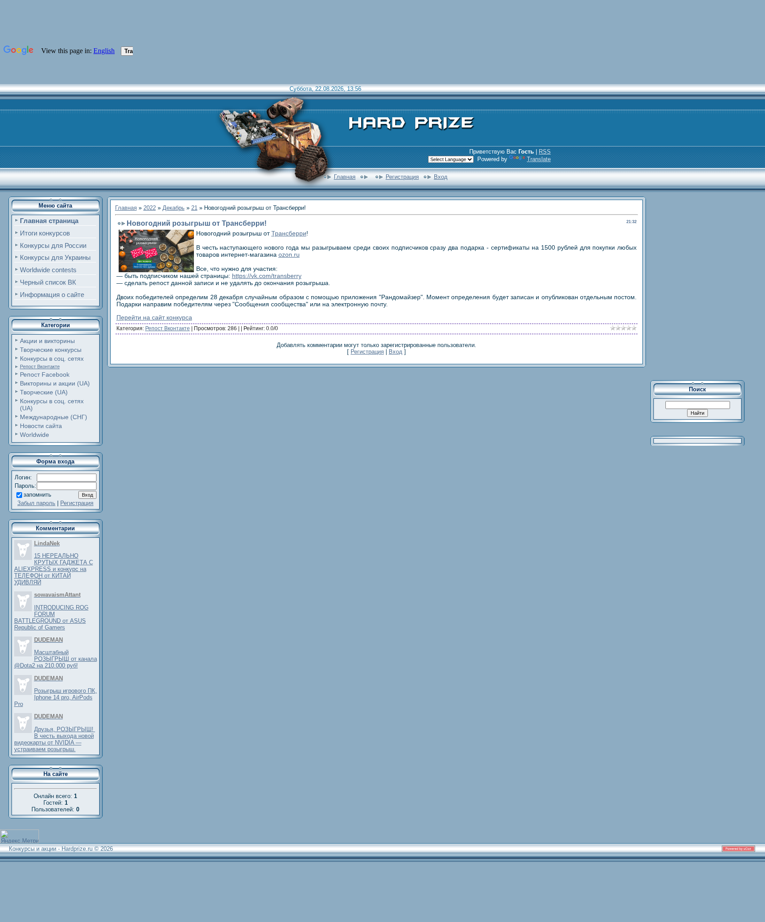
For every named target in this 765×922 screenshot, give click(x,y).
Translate (539, 159)
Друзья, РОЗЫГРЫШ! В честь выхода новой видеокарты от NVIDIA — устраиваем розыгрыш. (54, 739)
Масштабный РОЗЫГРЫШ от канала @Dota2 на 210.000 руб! (55, 659)
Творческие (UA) (44, 392)
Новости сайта (41, 425)
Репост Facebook (45, 374)
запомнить (37, 494)
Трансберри (288, 233)
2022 (149, 207)
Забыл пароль (36, 503)
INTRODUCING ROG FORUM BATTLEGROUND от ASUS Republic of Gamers (51, 617)
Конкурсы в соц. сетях (52, 358)
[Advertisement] (703, 285)
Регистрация (402, 177)
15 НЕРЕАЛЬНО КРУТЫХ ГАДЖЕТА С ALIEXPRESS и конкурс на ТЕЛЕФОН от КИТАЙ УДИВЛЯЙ (53, 569)
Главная (344, 177)
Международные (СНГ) (53, 416)
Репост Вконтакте (40, 366)
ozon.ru (289, 254)
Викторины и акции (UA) (55, 383)
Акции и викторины (47, 340)
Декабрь (173, 207)
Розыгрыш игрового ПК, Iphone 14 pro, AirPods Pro (55, 697)
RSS (545, 151)
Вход (441, 177)
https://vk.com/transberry (266, 275)
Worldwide (34, 434)
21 (194, 207)
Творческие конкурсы (50, 349)
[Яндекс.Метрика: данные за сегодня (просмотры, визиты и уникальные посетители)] (19, 836)
